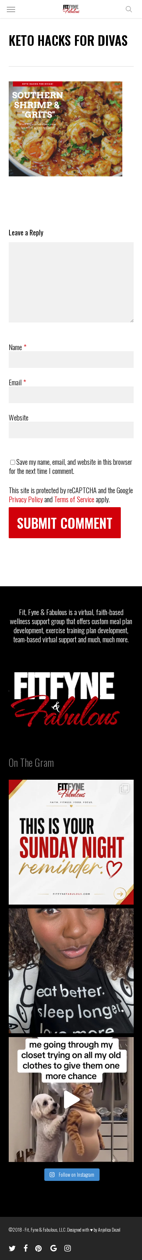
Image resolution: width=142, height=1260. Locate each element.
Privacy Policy (26, 499)
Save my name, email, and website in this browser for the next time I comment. (70, 466)
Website (18, 417)
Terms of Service (74, 499)
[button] (11, 9)
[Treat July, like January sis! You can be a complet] (71, 1099)
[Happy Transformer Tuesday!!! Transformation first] (71, 970)
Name (18, 346)
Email (17, 382)
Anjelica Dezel (109, 1229)
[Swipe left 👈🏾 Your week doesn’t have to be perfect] (71, 842)
